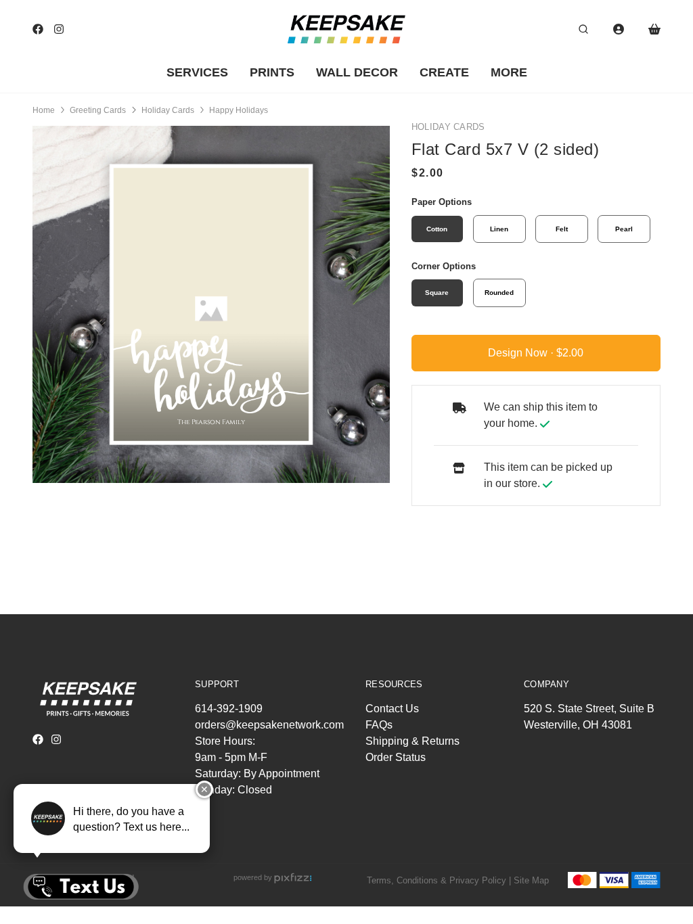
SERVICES (197, 72)
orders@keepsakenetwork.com (269, 725)
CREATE (444, 72)
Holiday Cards (167, 110)
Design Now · (522, 353)
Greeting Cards (98, 110)
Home (43, 110)
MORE (509, 72)
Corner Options (443, 266)
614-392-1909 (229, 708)
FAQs (379, 725)
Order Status (395, 757)
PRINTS (272, 72)
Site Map (531, 880)
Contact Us (392, 708)
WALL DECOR (357, 72)
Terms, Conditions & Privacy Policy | (439, 880)
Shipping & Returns (412, 741)
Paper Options (441, 202)
